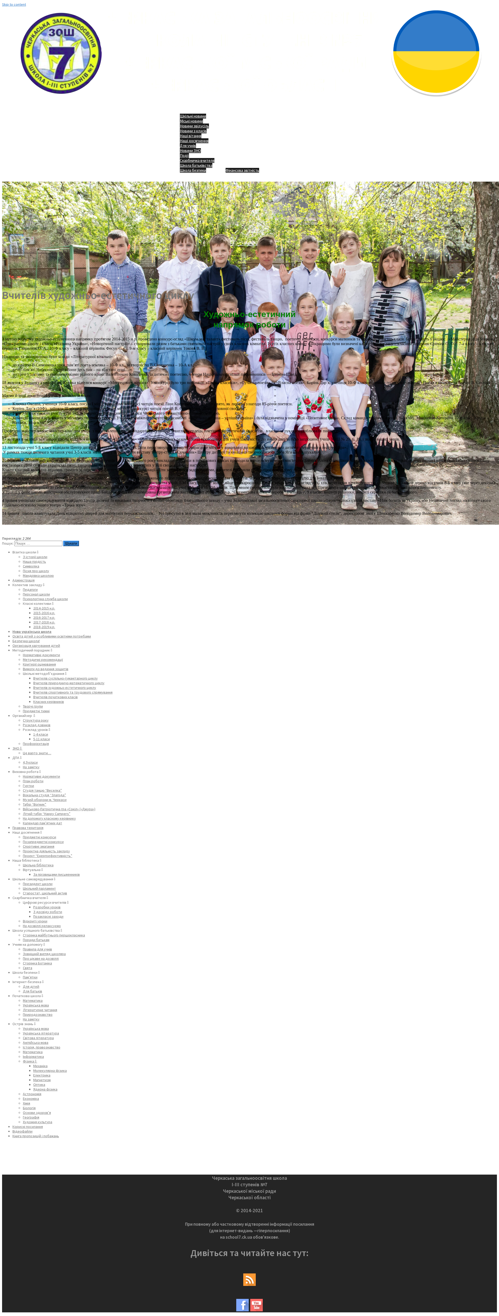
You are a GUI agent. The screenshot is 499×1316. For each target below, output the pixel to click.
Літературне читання (40, 1009)
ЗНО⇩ (17, 748)
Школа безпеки (193, 170)
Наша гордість (34, 561)
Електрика (41, 1075)
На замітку (31, 767)
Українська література (41, 1033)
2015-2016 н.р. (44, 613)
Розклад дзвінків (36, 725)
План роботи (33, 781)
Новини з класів (193, 130)
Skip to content (14, 4)
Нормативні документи (41, 655)
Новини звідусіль (194, 126)
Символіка (31, 566)
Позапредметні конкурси (43, 841)
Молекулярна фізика (50, 1070)
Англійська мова (35, 1042)
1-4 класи (40, 734)
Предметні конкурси (39, 837)
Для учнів (188, 145)
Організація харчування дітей (36, 645)
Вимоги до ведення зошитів (45, 669)
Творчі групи (33, 706)
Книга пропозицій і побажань (35, 1136)
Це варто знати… (37, 753)
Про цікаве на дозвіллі (41, 958)
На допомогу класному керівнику (49, 818)
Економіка (31, 1098)
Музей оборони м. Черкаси (45, 799)
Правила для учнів (37, 949)
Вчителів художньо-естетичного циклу (64, 687)
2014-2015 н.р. (44, 608)
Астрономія (32, 1094)
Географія (31, 1117)
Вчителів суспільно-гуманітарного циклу (65, 678)
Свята (27, 967)
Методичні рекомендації (43, 659)
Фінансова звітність (242, 170)
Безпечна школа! (26, 641)
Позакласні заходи (48, 916)
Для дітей (31, 986)
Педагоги (30, 589)
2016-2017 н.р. (44, 617)
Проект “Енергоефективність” (47, 855)
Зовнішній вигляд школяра (44, 953)
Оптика (39, 1084)
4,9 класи (30, 762)
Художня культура (37, 1122)
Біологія (29, 1108)
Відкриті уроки (35, 921)
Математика (33, 1000)
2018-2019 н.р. (44, 627)
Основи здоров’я (37, 1112)
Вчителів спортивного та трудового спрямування (73, 692)
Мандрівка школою (38, 575)
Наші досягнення (194, 140)
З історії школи (35, 556)
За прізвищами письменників (56, 874)
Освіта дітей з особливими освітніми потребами (51, 636)
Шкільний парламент (39, 888)
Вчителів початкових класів (55, 697)
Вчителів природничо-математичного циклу (68, 683)
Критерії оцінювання (39, 664)
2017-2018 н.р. (44, 622)
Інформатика (33, 1056)
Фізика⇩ (30, 1061)
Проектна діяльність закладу (46, 851)
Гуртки (28, 785)
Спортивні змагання (38, 846)
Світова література (38, 1038)
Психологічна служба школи (45, 599)
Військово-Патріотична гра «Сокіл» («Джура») (59, 809)
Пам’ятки (30, 977)
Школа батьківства (196, 165)
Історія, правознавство (41, 1047)
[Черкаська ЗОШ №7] (249, 100)
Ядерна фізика (45, 1089)
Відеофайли (22, 1131)
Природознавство (37, 1014)
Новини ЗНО (190, 150)
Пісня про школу (36, 570)
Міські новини (191, 121)
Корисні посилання (27, 1126)
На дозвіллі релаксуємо (42, 925)
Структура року (36, 720)
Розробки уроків (47, 907)
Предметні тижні (36, 711)
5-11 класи (41, 739)
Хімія (26, 1103)
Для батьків (32, 991)
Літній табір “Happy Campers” (46, 813)
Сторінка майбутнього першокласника (54, 935)
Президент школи (37, 883)
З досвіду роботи (47, 911)
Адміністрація (23, 580)
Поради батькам (36, 939)
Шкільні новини (193, 116)
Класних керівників (48, 701)
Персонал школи (36, 594)
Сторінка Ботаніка (37, 963)
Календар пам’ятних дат (42, 823)
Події (184, 155)
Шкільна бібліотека (38, 865)
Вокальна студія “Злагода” (44, 795)
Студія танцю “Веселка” (42, 790)
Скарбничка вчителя (197, 160)
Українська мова (36, 1005)
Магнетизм (42, 1080)
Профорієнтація (36, 743)
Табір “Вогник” (34, 804)
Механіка (40, 1066)
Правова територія (27, 827)
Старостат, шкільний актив (45, 893)
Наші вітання (190, 135)
